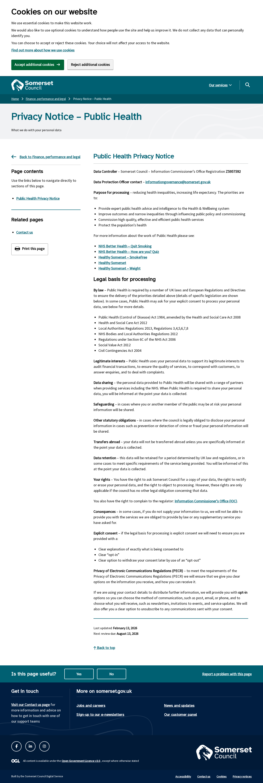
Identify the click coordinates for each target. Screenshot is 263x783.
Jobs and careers (90, 705)
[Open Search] (247, 84)
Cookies (222, 776)
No (111, 674)
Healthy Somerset (112, 262)
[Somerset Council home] (32, 85)
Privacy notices (242, 776)
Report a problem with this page (227, 674)
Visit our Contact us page (30, 704)
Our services (218, 85)
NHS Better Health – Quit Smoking (125, 246)
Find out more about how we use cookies (43, 50)
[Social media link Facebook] (16, 746)
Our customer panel (180, 714)
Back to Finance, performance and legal (50, 156)
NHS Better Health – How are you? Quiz (128, 251)
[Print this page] (29, 249)
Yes (79, 674)
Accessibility (183, 776)
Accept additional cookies (34, 64)
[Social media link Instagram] (44, 746)
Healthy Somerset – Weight (119, 268)
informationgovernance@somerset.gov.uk (178, 182)
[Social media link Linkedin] (30, 746)
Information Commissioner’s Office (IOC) (206, 501)
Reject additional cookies (90, 64)
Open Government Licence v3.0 (81, 761)
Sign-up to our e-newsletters (100, 714)
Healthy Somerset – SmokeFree (122, 257)
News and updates (179, 705)
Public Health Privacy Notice (38, 198)
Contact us (24, 232)
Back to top (105, 647)
